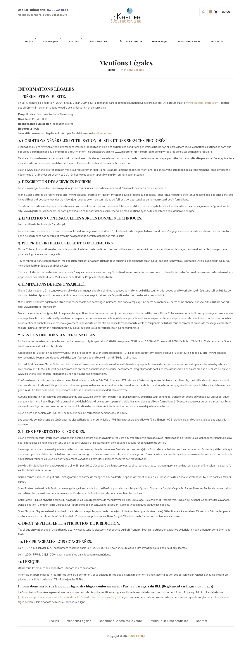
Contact (201, 621)
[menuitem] (30, 41)
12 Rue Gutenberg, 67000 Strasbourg (42, 14)
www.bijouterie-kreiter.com (202, 102)
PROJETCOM (137, 636)
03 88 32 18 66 (58, 10)
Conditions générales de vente (120, 621)
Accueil (54, 621)
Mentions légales (102, 133)
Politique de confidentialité (169, 621)
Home (112, 69)
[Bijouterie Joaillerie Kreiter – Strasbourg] (126, 16)
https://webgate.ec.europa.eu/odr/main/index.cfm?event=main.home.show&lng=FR (70, 597)
